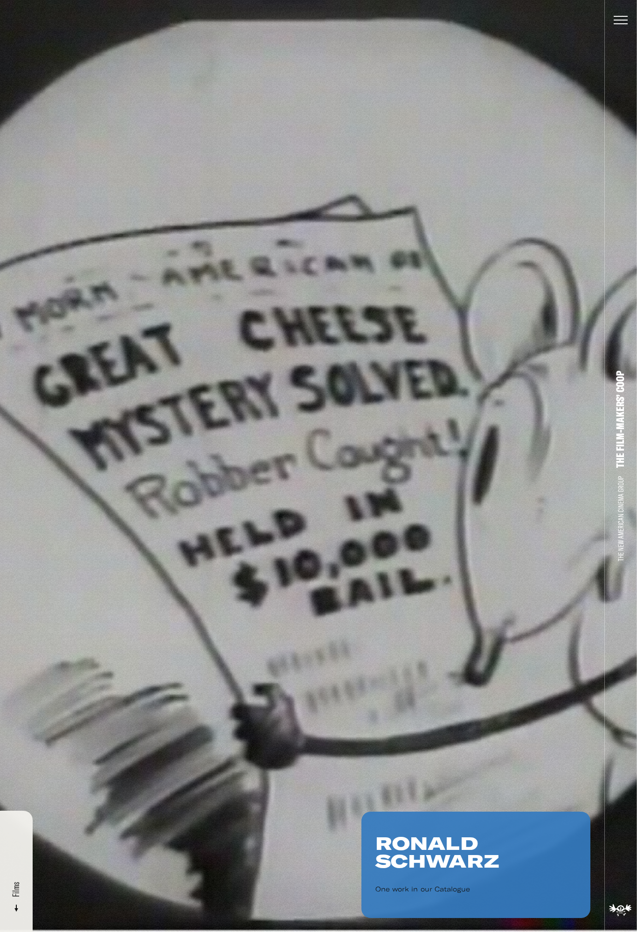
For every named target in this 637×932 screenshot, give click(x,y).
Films (16, 890)
